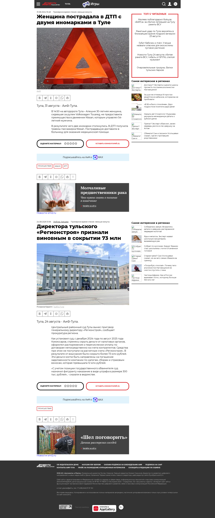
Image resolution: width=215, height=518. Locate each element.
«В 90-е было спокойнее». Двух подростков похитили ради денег (159, 105)
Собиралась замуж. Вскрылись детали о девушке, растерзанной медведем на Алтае (159, 229)
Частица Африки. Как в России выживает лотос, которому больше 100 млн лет (160, 277)
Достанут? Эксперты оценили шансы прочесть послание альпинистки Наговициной (161, 87)
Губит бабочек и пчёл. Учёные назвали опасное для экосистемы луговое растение (155, 45)
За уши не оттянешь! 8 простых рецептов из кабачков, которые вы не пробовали (161, 97)
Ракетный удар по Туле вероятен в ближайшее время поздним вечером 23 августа (155, 34)
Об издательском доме (68, 465)
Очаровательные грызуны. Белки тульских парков (155, 68)
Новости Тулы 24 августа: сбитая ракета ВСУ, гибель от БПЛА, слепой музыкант (155, 57)
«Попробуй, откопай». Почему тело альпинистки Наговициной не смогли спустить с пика (160, 267)
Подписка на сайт (153, 465)
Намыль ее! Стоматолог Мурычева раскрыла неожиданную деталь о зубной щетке (160, 116)
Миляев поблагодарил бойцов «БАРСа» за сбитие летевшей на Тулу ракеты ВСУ (155, 22)
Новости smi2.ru (46, 213)
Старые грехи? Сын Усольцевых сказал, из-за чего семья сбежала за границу (160, 258)
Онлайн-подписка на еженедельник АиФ (123, 465)
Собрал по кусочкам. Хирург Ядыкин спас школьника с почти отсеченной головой (161, 248)
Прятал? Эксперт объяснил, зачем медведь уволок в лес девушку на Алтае (159, 126)
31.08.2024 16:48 (44, 12)
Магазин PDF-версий (91, 465)
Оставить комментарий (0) (108, 144)
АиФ (39, 91)
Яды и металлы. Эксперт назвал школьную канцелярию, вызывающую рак (158, 238)
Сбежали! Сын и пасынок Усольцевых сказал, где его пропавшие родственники (161, 135)
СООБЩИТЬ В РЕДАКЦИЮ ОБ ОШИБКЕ (144, 468)
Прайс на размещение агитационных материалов (101, 468)
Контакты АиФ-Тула (66, 468)
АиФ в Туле (59, 307)
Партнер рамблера (82, 507)
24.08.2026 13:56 (44, 222)
